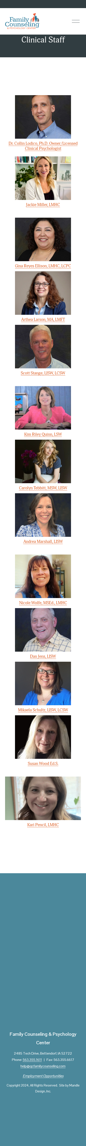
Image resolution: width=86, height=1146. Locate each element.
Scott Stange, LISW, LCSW (43, 373)
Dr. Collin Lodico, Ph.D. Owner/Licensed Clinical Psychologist (43, 146)
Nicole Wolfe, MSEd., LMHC (43, 602)
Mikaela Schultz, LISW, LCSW (43, 710)
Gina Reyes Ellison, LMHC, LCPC (43, 266)
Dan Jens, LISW (43, 656)
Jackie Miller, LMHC (43, 204)
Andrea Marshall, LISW (43, 541)
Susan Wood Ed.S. (43, 763)
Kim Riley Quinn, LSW (43, 434)
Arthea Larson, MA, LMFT (43, 319)
